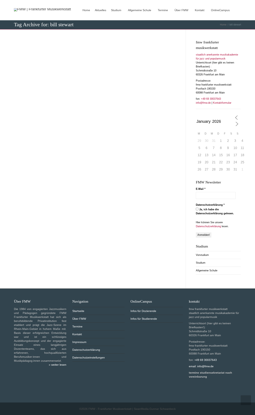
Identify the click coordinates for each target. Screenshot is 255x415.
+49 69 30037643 (211, 98)
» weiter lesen (57, 364)
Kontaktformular (222, 102)
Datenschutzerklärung (208, 226)
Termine (163, 10)
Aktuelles (100, 10)
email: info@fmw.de (201, 366)
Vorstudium (202, 254)
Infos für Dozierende (143, 311)
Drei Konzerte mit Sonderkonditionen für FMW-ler (98, 52)
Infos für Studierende (143, 318)
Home (86, 10)
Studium (116, 10)
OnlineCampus (220, 10)
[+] (63, 59)
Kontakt (200, 10)
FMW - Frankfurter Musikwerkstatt (109, 408)
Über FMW (182, 10)
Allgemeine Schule (140, 10)
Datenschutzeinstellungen (88, 357)
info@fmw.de (203, 102)
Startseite (78, 311)
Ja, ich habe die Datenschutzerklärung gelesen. (215, 211)
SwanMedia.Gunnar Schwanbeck (155, 408)
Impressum (79, 342)
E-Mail (200, 188)
